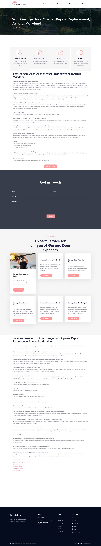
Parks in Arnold (16, 470)
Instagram (76, 520)
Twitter (76, 523)
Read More (19, 290)
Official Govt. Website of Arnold (20, 462)
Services (51, 3)
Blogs (83, 3)
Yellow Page (77, 532)
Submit (50, 216)
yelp (75, 529)
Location (16, 27)
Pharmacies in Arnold (18, 468)
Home (38, 3)
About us (60, 520)
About (44, 3)
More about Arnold (17, 464)
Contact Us (68, 3)
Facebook (76, 518)
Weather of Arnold (17, 466)
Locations (76, 3)
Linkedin (76, 526)
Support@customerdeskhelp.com (46, 521)
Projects (59, 3)
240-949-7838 (50, 166)
